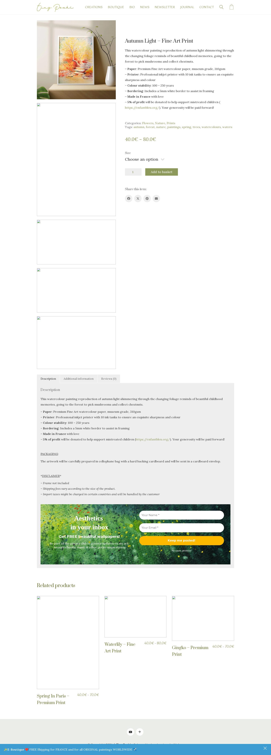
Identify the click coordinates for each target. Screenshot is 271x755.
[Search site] (221, 7)
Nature (160, 123)
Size (128, 153)
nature (161, 127)
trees (196, 127)
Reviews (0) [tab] (108, 378)
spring (186, 127)
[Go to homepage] (55, 7)
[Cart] (231, 7)
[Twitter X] (138, 198)
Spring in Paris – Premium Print (53, 699)
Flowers (148, 123)
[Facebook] (128, 198)
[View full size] (42, 26)
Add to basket (161, 172)
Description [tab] (48, 378)
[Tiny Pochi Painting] (139, 732)
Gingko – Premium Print (190, 651)
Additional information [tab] (79, 378)
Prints (171, 123)
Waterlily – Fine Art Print (120, 648)
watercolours (211, 127)
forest (150, 127)
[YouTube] (130, 732)
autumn (138, 127)
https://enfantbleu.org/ (142, 107)
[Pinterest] (147, 198)
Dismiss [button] (265, 748)
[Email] (156, 198)
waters (227, 127)
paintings (173, 127)
